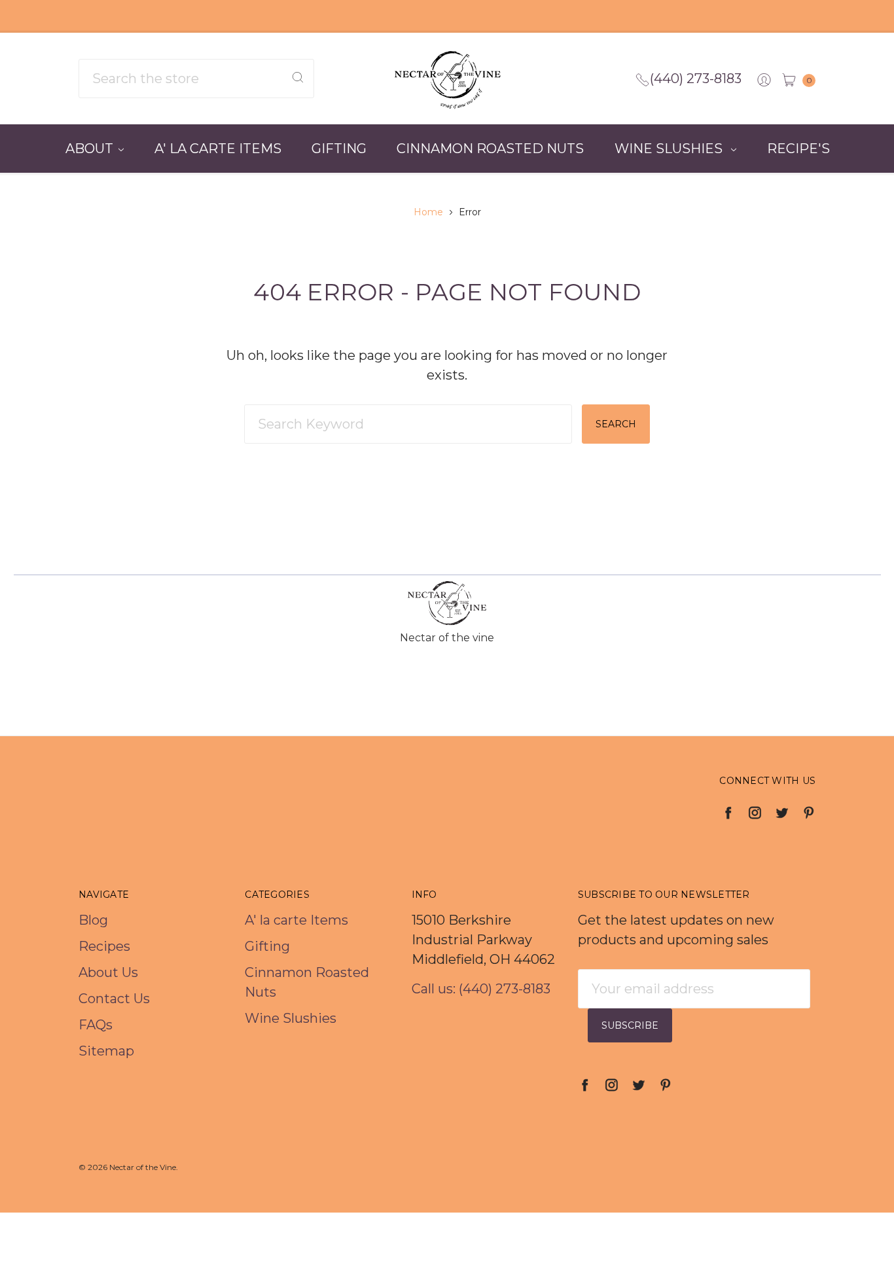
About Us (108, 972)
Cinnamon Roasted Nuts (490, 148)
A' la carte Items (217, 148)
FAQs (96, 1025)
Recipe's (798, 148)
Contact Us (114, 998)
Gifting (339, 148)
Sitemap (106, 1051)
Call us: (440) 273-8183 (481, 989)
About (89, 148)
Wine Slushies (670, 148)
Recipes (104, 946)
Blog (93, 920)
